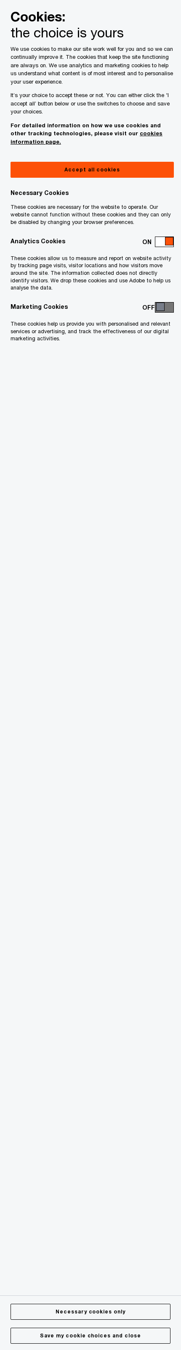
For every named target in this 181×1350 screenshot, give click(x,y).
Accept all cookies (92, 169)
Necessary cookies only (90, 1311)
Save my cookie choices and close (90, 1335)
